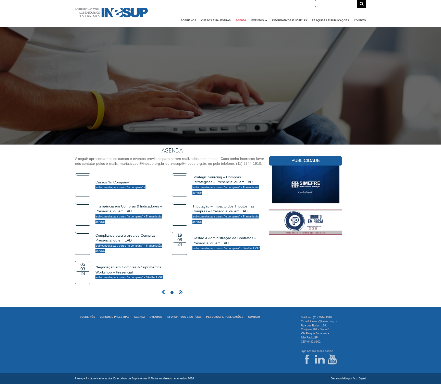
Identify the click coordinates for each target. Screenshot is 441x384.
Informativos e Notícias (289, 20)
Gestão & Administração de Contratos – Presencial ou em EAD (226, 243)
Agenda (241, 20)
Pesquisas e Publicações (330, 20)
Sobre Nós (188, 20)
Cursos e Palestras (216, 20)
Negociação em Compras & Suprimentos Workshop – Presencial (129, 272)
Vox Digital (359, 378)
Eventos (258, 20)
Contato (360, 20)
